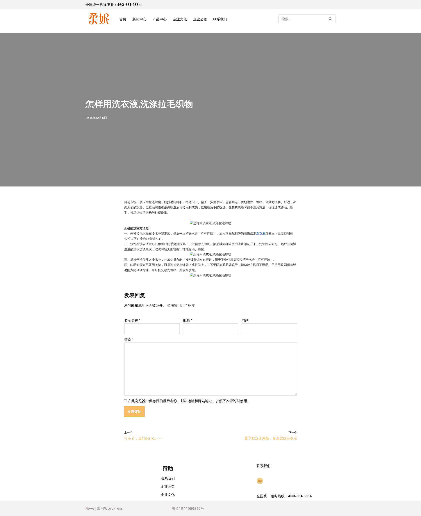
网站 (245, 320)
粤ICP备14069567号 (188, 508)
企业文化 (180, 19)
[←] (99, 19)
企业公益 (200, 19)
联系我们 (220, 19)
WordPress (113, 508)
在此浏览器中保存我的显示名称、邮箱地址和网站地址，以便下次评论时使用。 (189, 400)
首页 (122, 19)
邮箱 (187, 320)
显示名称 (132, 320)
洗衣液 (260, 233)
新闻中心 (139, 19)
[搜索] (330, 18)
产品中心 (160, 19)
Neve (90, 508)
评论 (129, 339)
